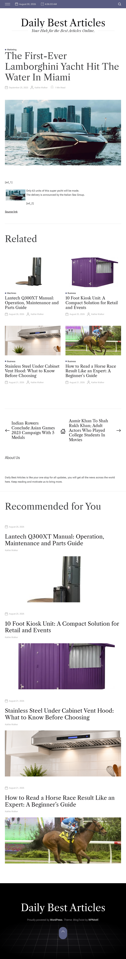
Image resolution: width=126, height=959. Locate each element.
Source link (11, 211)
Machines (11, 293)
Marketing (12, 50)
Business (72, 293)
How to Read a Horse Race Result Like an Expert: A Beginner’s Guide (90, 371)
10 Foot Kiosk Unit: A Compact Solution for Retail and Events (91, 303)
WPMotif (93, 919)
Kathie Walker (41, 87)
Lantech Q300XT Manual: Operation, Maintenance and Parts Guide (32, 303)
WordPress (56, 919)
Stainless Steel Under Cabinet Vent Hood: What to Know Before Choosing (32, 371)
